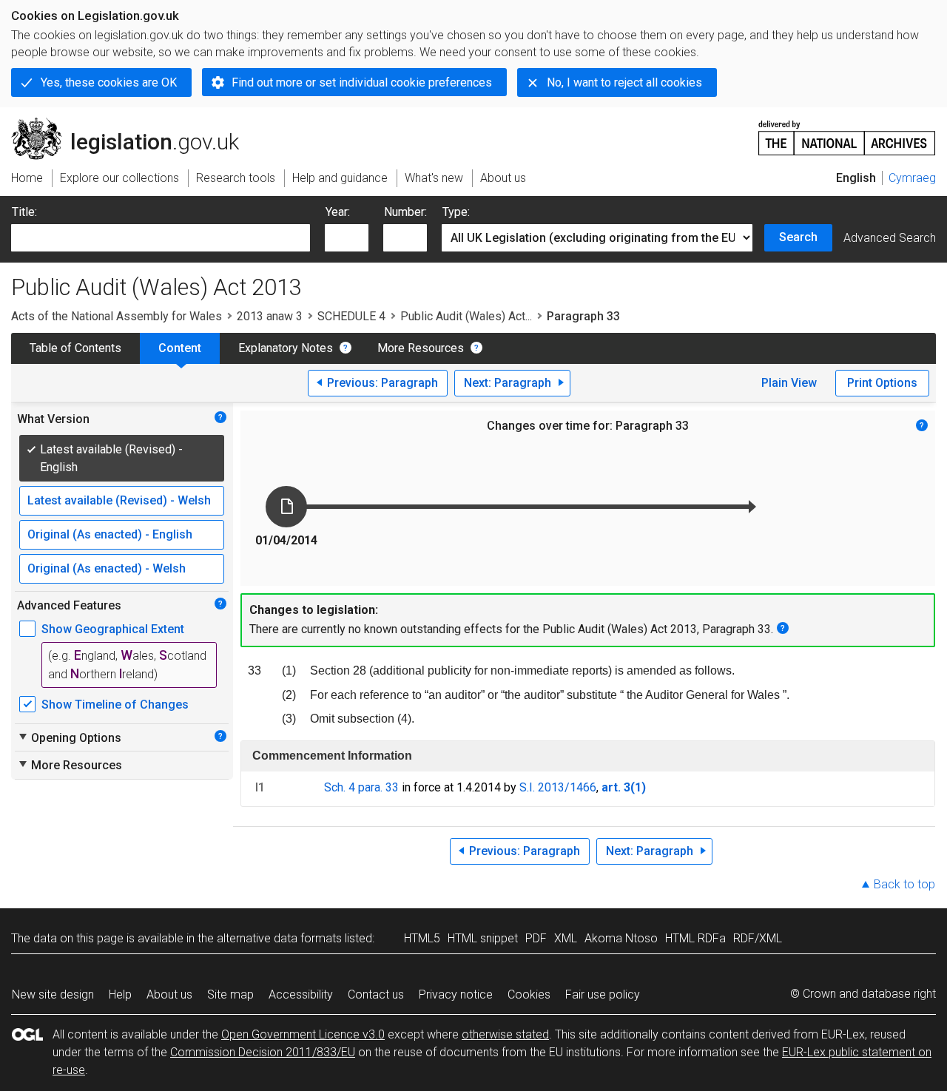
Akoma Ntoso (621, 938)
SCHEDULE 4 (351, 316)
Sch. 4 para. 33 (361, 787)
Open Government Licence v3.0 (303, 1034)
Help (120, 994)
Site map (230, 994)
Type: (456, 212)
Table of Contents (75, 348)
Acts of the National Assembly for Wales (116, 316)
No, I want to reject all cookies (624, 82)
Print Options (882, 383)
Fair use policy (602, 994)
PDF (536, 938)
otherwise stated (505, 1034)
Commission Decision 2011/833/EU (262, 1052)
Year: (338, 212)
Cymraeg (912, 178)
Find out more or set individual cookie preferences (362, 82)
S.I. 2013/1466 (557, 787)
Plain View (789, 383)
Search (798, 237)
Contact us (376, 994)
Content (179, 348)
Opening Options (69, 737)
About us (169, 994)
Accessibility (301, 994)
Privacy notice (456, 994)
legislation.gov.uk (133, 123)
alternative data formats (279, 938)
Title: (24, 212)
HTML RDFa (695, 938)
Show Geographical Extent (112, 629)
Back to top (904, 884)
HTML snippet (483, 938)
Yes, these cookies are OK (109, 82)
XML (565, 938)
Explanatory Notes (285, 348)
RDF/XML (757, 938)
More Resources (420, 348)
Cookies (529, 994)
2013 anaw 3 (270, 316)
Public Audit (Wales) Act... (466, 316)
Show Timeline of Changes (115, 705)
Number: (405, 212)
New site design (53, 994)
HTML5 (422, 938)
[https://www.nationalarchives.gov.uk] (847, 132)
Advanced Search (889, 238)
